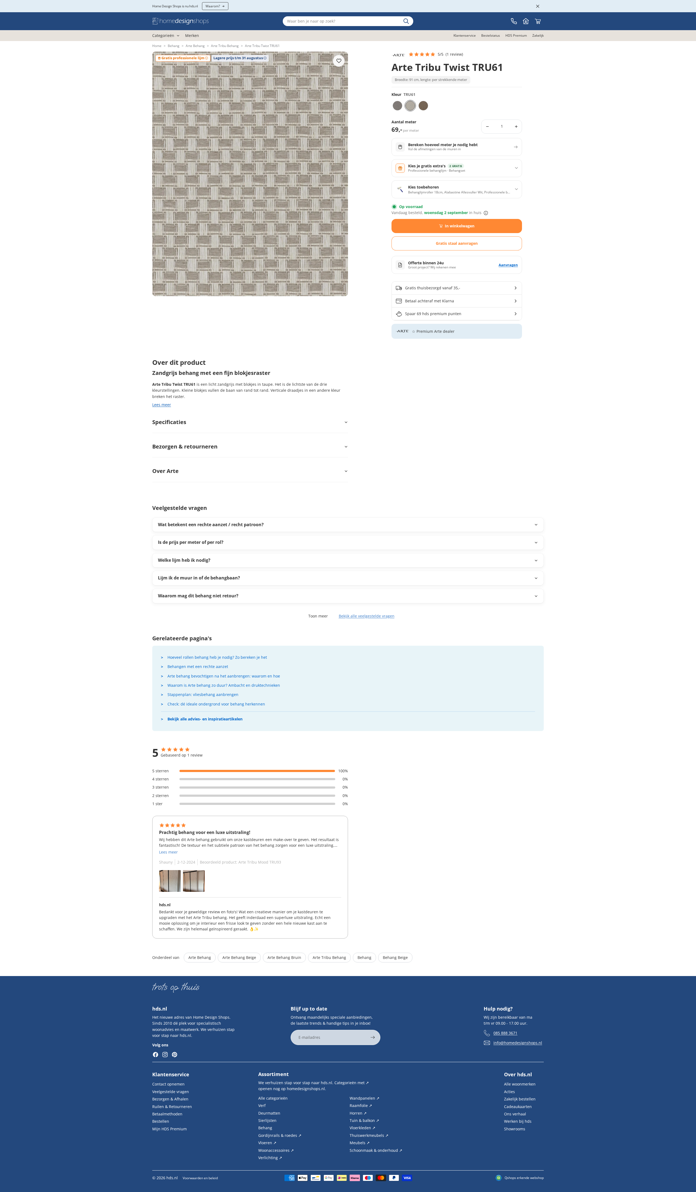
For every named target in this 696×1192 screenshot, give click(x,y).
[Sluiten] (538, 6)
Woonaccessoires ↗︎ (276, 1150)
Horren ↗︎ (358, 1113)
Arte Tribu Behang (225, 45)
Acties (509, 1091)
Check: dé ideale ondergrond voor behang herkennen (216, 704)
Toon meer (318, 616)
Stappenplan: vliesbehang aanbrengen (202, 694)
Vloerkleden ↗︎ (362, 1127)
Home (156, 45)
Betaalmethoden (167, 1113)
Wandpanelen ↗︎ (365, 1098)
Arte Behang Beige (239, 957)
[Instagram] (165, 1054)
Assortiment (273, 1074)
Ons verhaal (515, 1113)
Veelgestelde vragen (170, 1091)
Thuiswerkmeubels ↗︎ (369, 1135)
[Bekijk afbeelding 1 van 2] (170, 881)
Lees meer (161, 404)
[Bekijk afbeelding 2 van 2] (194, 881)
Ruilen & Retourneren (172, 1106)
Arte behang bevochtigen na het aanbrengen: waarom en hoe (223, 676)
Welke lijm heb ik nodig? (184, 560)
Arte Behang (195, 45)
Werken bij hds (518, 1121)
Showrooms (514, 1128)
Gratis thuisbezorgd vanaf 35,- (432, 287)
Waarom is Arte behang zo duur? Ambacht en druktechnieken (223, 685)
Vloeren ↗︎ (267, 1142)
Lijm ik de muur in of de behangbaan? (199, 578)
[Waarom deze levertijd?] (486, 213)
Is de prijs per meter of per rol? (190, 542)
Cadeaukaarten (518, 1106)
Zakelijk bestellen (520, 1099)
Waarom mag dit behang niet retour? (198, 596)
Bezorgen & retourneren (184, 446)
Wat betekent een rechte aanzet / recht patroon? (211, 525)
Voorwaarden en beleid (200, 1178)
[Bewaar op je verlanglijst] (339, 61)
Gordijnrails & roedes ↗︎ (280, 1135)
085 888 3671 (505, 1033)
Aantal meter (403, 122)
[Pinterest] (174, 1054)
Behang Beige (395, 957)
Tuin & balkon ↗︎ (364, 1120)
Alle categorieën (273, 1098)
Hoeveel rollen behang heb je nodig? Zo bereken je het (217, 657)
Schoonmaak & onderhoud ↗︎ (376, 1150)
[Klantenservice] (514, 21)
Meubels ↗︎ (360, 1142)
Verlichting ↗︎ (270, 1157)
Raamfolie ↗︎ (361, 1105)
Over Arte (165, 471)
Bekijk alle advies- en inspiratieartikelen (205, 719)
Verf (262, 1105)
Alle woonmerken (520, 1084)
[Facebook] (155, 1054)
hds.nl (172, 1177)
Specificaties (169, 422)
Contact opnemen (168, 1084)
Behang (173, 45)
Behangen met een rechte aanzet (197, 666)
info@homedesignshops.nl (517, 1042)
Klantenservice (170, 1074)
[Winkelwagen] (538, 21)
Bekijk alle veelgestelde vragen (366, 616)
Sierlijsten (267, 1120)
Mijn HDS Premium (169, 1128)
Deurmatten (269, 1113)
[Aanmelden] (373, 1037)
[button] (435, 54)
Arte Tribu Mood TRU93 (259, 862)
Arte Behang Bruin (284, 957)
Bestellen (160, 1121)
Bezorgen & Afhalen (170, 1099)
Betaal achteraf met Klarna (429, 300)
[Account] (526, 21)
